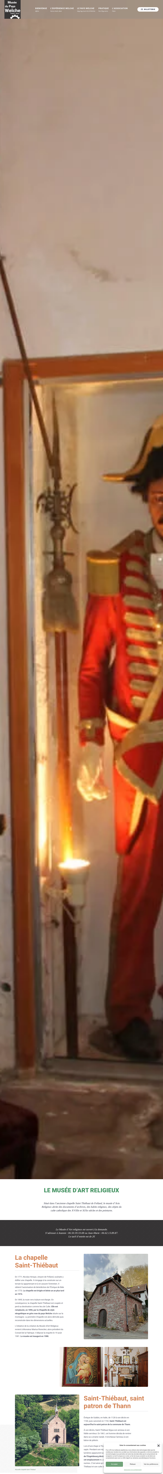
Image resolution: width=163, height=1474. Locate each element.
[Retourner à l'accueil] (12, 9)
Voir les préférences (151, 1464)
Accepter (114, 1464)
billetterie (149, 9)
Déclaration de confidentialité (132, 1470)
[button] (158, 1445)
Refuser (133, 1464)
